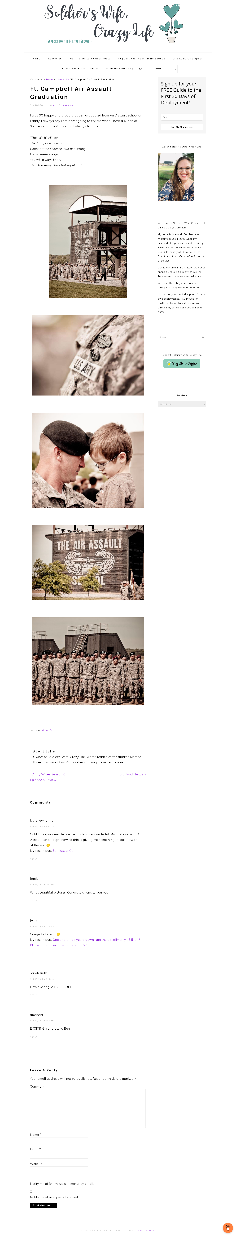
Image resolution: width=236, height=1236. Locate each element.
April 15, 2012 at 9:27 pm (42, 826)
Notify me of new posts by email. (54, 1197)
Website (36, 1164)
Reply (33, 859)
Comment (38, 1086)
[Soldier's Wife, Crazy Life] (118, 48)
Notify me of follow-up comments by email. (62, 1184)
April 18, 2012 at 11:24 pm (42, 979)
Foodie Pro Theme (146, 1230)
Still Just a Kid (63, 851)
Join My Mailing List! (182, 127)
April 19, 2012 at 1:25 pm (42, 1021)
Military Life (46, 730)
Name (35, 1135)
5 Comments (68, 105)
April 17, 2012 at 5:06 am (42, 926)
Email (35, 1149)
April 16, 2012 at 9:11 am (42, 885)
